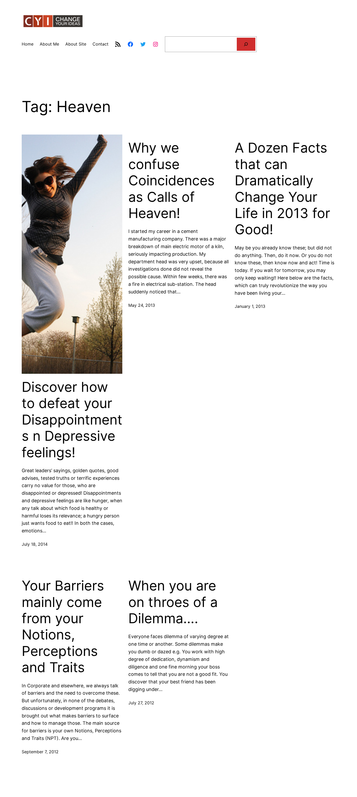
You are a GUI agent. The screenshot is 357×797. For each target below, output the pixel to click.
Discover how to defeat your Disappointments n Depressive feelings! (72, 420)
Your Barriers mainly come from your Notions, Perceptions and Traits (63, 627)
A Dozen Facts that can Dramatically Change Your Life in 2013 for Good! (282, 189)
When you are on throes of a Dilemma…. (173, 602)
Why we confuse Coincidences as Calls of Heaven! (171, 180)
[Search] (246, 44)
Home (27, 44)
